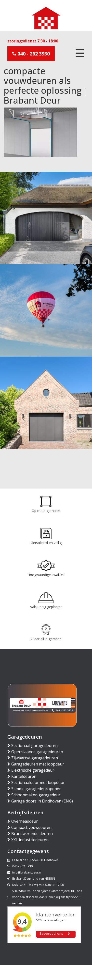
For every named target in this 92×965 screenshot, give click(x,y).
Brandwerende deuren (32, 833)
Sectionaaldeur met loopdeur (38, 782)
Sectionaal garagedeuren (34, 745)
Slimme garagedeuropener (36, 788)
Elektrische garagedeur (32, 770)
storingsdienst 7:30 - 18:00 (32, 41)
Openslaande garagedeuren (37, 751)
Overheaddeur (24, 821)
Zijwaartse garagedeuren (34, 758)
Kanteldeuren (23, 776)
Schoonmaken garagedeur (35, 795)
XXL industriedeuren (30, 839)
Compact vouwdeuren (31, 827)
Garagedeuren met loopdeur (37, 764)
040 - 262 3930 (33, 53)
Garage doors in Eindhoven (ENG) (42, 801)
